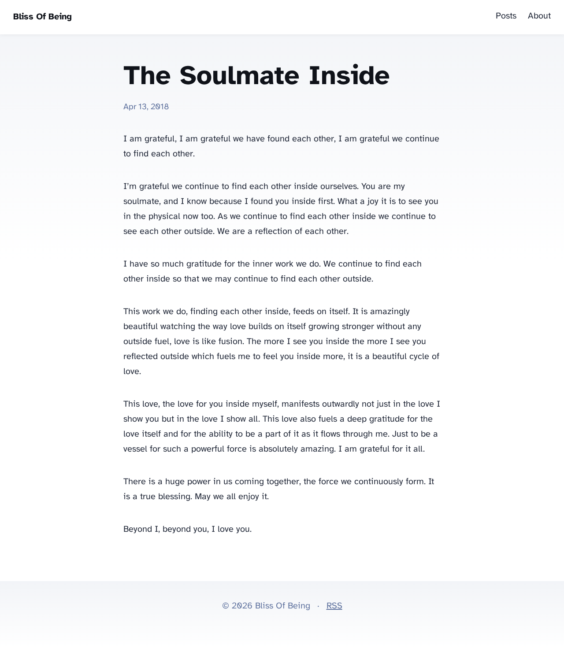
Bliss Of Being (42, 17)
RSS (334, 606)
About (539, 16)
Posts (506, 16)
